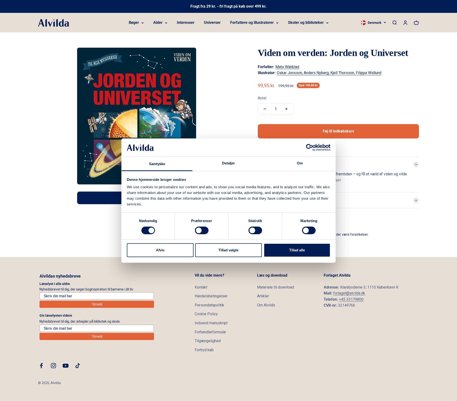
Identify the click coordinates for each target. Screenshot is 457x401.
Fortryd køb (204, 350)
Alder (158, 22)
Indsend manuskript (211, 323)
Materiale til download (275, 287)
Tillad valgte (228, 250)
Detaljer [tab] (228, 163)
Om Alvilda (266, 305)
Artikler (263, 296)
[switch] (202, 230)
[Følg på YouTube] (65, 365)
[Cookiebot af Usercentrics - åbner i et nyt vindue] (309, 147)
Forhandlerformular (210, 332)
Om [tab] (300, 163)
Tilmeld (96, 304)
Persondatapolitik (209, 305)
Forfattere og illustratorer (252, 22)
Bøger (134, 22)
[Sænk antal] (265, 109)
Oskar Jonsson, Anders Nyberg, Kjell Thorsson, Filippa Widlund (329, 73)
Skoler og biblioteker (306, 22)
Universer (212, 22)
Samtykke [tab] (157, 164)
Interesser (185, 22)
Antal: (262, 98)
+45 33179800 (351, 299)
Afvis (160, 250)
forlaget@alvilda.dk (349, 293)
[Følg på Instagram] (53, 365)
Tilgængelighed (208, 341)
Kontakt (201, 287)
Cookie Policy (206, 314)
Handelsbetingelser (211, 296)
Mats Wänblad (287, 67)
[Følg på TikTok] (78, 365)
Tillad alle (297, 250)
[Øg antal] (286, 109)
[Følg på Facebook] (41, 365)
